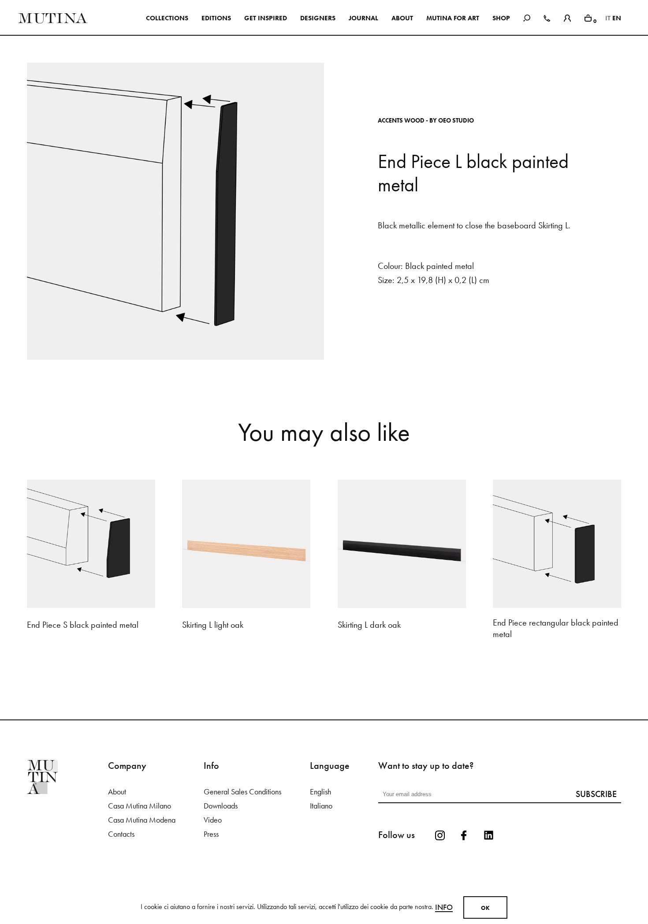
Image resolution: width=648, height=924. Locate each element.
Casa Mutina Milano (139, 806)
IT (608, 18)
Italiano (321, 806)
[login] (567, 16)
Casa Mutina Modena (141, 820)
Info (444, 907)
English (320, 792)
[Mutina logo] (67, 777)
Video (213, 820)
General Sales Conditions (242, 792)
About (117, 792)
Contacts (121, 834)
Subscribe (596, 794)
